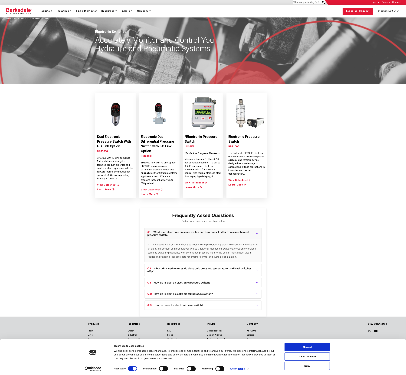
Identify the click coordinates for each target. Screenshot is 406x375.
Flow (90, 331)
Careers (386, 2)
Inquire (125, 11)
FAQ (169, 331)
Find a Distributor (86, 11)
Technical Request (358, 11)
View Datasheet (107, 184)
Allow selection (307, 356)
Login (373, 2)
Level (90, 335)
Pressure (92, 339)
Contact (396, 2)
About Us (251, 331)
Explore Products (21, 18)
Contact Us (252, 339)
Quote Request (214, 331)
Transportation (135, 339)
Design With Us (214, 335)
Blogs (170, 335)
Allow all (307, 347)
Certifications (174, 339)
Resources (107, 11)
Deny (307, 366)
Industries (63, 11)
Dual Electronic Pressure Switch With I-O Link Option (114, 141)
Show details (237, 368)
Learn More (104, 189)
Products (44, 11)
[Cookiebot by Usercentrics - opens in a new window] (93, 368)
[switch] (163, 368)
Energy (131, 331)
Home (8, 18)
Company (142, 11)
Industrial (132, 335)
